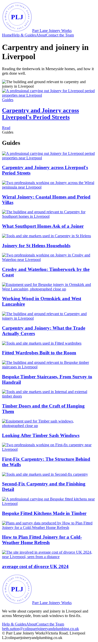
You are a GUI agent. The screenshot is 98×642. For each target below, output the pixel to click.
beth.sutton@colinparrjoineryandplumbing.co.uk (40, 629)
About (41, 35)
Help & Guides (24, 35)
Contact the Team (60, 35)
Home (7, 35)
